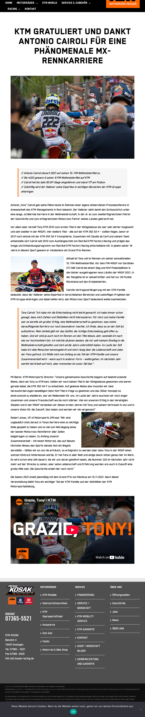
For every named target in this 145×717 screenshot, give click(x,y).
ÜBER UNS (118, 628)
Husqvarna (48, 624)
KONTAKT (82, 637)
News (115, 620)
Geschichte (118, 603)
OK (73, 711)
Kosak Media (19, 689)
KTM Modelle (49, 594)
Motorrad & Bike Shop (55, 649)
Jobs (115, 611)
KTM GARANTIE (85, 629)
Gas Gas (47, 633)
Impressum (9, 686)
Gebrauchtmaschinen (54, 603)
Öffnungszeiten (121, 594)
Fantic (46, 641)
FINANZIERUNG (85, 594)
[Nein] (140, 709)
